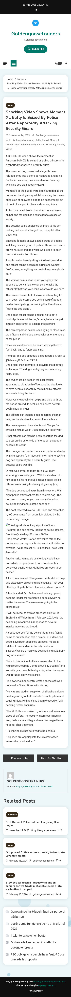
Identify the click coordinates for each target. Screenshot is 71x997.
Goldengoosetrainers (35, 33)
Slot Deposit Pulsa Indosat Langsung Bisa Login (32, 823)
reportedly (20, 144)
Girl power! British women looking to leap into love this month (35, 854)
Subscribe (38, 48)
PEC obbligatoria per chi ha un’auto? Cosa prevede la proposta (37, 957)
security (31, 144)
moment (54, 140)
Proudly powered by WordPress (49, 981)
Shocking (51, 144)
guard (45, 140)
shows (60, 144)
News (10, 105)
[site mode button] (58, 63)
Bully (38, 140)
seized (41, 144)
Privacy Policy (35, 991)
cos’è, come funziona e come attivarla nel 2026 (38, 926)
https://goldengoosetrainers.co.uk (34, 786)
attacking (29, 140)
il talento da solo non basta (28, 935)
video (9, 149)
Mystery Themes (46, 985)
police (9, 144)
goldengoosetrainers (47, 135)
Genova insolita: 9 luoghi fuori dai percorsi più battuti (38, 914)
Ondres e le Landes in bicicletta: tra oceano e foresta (33, 945)
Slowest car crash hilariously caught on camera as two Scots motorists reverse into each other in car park (34, 886)
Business (12, 814)
